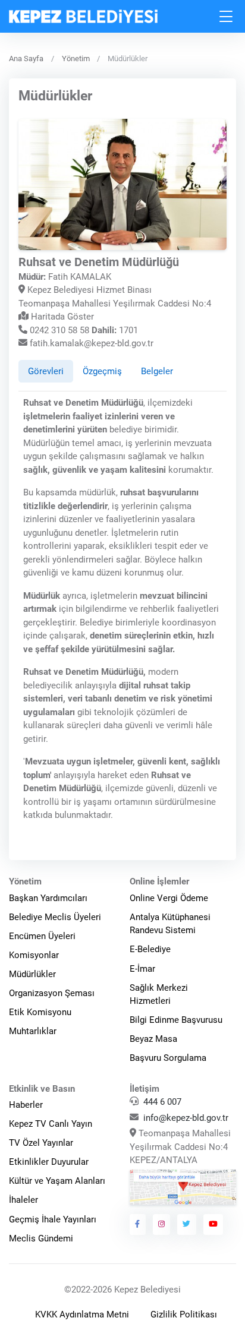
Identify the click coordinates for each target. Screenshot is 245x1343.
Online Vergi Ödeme (169, 898)
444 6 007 (162, 1101)
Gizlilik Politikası (183, 1314)
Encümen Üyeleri (42, 936)
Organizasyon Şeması (52, 993)
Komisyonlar (34, 955)
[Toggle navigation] (226, 16)
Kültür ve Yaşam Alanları (57, 1180)
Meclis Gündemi (41, 1238)
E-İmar (142, 968)
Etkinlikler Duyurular (49, 1161)
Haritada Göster (61, 316)
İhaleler (23, 1200)
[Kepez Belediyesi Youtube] (213, 1224)
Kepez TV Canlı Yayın (50, 1123)
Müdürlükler (32, 974)
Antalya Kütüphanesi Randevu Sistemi (170, 924)
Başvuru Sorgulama (168, 1058)
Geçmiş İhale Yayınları (52, 1219)
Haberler (26, 1104)
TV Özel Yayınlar (41, 1142)
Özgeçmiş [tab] (102, 371)
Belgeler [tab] (157, 371)
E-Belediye (150, 949)
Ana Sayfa (26, 58)
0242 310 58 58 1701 (82, 330)
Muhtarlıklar (32, 1031)
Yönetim (76, 58)
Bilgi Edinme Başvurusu (176, 1020)
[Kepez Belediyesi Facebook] (138, 1224)
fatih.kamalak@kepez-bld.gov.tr (91, 343)
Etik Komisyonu (40, 1012)
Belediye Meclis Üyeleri (55, 917)
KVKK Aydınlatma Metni (82, 1314)
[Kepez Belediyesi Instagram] (162, 1224)
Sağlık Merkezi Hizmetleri (159, 994)
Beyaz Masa (153, 1039)
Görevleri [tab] (46, 371)
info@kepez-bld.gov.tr (185, 1118)
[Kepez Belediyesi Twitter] (186, 1224)
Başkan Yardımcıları (48, 898)
